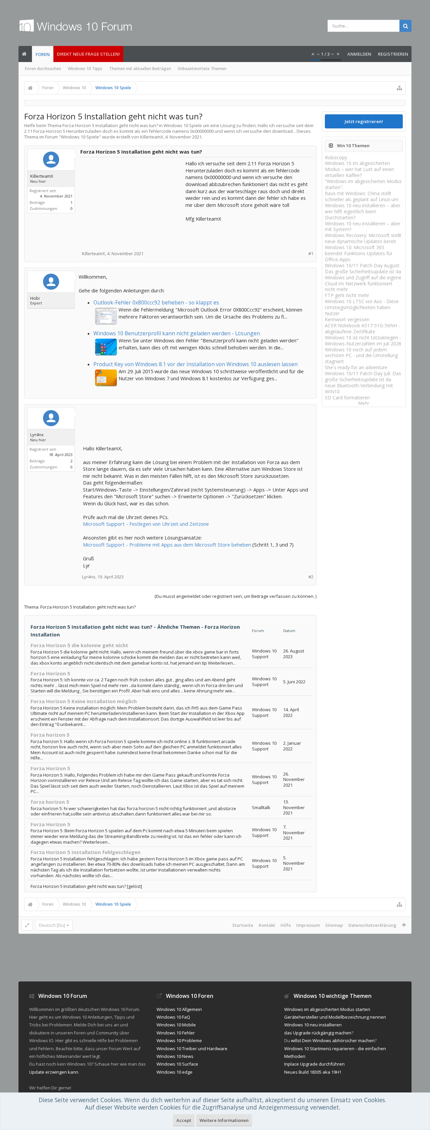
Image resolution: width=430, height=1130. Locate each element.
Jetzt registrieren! (364, 121)
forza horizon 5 (50, 801)
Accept (183, 1120)
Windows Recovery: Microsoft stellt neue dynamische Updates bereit (363, 238)
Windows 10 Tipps (85, 68)
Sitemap (334, 925)
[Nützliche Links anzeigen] (399, 87)
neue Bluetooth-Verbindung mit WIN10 (359, 388)
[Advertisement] (133, 202)
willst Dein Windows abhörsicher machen (333, 1040)
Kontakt (267, 925)
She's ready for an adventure (356, 367)
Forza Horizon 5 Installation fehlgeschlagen (85, 852)
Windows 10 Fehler (176, 1033)
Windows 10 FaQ (173, 1017)
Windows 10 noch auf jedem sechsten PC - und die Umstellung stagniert (361, 355)
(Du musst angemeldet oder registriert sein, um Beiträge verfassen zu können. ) (235, 596)
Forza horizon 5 (50, 734)
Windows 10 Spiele (80, 137)
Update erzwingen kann (53, 1072)
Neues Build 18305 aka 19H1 (312, 1072)
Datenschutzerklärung (372, 925)
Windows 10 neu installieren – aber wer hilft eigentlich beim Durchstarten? (362, 211)
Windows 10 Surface (177, 1064)
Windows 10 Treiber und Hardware (192, 1049)
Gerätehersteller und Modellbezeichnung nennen (335, 1017)
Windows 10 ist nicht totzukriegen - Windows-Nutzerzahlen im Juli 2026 (363, 340)
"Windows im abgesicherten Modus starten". (363, 184)
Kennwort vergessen (347, 319)
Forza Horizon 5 (50, 673)
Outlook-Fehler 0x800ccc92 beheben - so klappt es (156, 302)
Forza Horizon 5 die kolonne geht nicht (79, 645)
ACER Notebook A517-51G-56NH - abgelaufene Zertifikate (362, 328)
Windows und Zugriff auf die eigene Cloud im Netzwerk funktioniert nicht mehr (363, 283)
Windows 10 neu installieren (313, 1025)
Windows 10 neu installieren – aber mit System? (362, 226)
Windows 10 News (175, 1056)
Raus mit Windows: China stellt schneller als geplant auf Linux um (361, 196)
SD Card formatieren (347, 397)
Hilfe (286, 925)
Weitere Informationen (224, 1120)
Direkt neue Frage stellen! (88, 54)
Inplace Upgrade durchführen (314, 1064)
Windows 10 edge (174, 1072)
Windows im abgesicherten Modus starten (327, 1009)
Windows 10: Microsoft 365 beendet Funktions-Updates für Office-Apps (358, 253)
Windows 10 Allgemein (179, 1009)
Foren (43, 54)
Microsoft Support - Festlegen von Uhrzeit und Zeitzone (146, 523)
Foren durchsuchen (43, 68)
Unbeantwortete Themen (202, 68)
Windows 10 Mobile (176, 1025)
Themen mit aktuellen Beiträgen (140, 68)
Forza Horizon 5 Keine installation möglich (84, 701)
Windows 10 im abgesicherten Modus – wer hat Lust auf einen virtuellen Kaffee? (359, 169)
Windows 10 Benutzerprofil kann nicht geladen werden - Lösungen (176, 333)
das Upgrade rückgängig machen (317, 1033)
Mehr (363, 403)
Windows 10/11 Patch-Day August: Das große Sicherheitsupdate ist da (363, 268)
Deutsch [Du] (52, 925)
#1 (310, 254)
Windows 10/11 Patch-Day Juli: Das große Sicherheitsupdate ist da (363, 376)
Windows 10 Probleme (179, 1040)
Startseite (242, 925)
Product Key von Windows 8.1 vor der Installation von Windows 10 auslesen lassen (195, 364)
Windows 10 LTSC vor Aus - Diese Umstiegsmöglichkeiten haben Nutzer (362, 307)
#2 (310, 577)
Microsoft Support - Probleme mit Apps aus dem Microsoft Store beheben (167, 544)
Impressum (308, 925)
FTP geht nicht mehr (347, 295)
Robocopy (336, 157)
